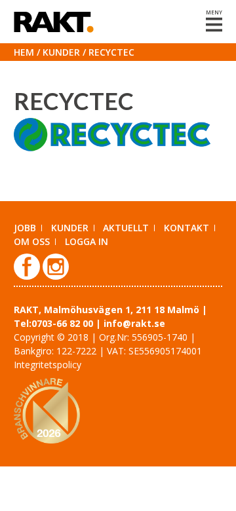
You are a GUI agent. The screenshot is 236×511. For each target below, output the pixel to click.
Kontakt (186, 227)
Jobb (25, 227)
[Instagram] (56, 276)
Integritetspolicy (47, 364)
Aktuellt (126, 227)
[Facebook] (28, 276)
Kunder (61, 52)
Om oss (32, 241)
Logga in (86, 241)
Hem (24, 52)
